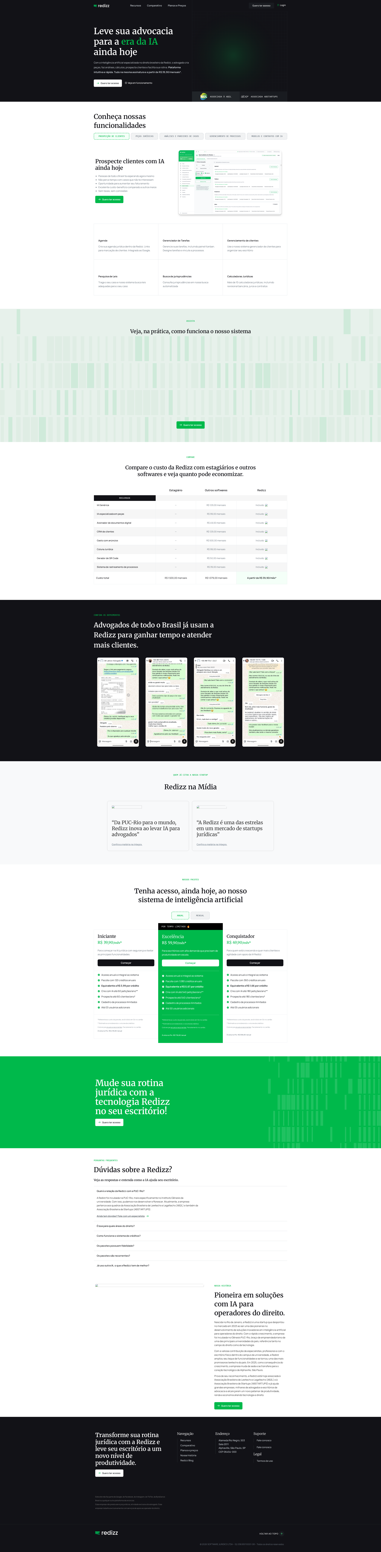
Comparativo (154, 5)
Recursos (135, 5)
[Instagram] (250, 1534)
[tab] (111, 136)
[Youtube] (244, 1534)
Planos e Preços (177, 5)
